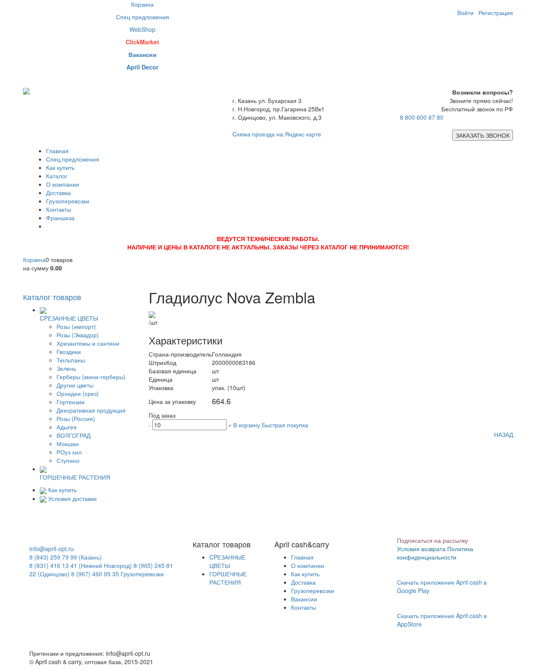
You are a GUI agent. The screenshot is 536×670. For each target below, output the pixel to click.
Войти (465, 12)
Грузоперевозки (67, 201)
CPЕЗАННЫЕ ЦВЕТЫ (227, 561)
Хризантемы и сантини (88, 343)
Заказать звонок (483, 135)
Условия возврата (421, 548)
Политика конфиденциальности (435, 552)
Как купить (60, 167)
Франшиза (60, 217)
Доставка (58, 192)
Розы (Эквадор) (78, 335)
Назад (503, 434)
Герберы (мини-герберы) (91, 376)
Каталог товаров (52, 296)
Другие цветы (75, 385)
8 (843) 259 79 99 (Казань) (65, 557)
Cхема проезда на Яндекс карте (276, 134)
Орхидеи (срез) (78, 393)
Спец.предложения (72, 159)
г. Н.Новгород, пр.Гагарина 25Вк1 (278, 109)
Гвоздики (69, 351)
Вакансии (304, 599)
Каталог (56, 176)
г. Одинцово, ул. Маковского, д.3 (277, 117)
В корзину (246, 425)
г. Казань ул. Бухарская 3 (267, 100)
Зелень (66, 368)
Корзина (34, 259)
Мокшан (68, 443)
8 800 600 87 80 (421, 117)
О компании (62, 184)
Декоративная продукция (91, 410)
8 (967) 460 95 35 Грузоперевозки (117, 574)
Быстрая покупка (285, 425)
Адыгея (67, 427)
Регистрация (496, 12)
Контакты (58, 209)
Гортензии (71, 402)
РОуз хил (69, 452)
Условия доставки (72, 498)
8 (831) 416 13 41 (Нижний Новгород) (80, 565)
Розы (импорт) (76, 326)
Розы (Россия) (76, 418)
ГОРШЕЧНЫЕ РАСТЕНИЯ (228, 578)
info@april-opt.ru (51, 548)
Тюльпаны (71, 360)
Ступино (68, 460)
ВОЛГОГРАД (73, 435)
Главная (57, 150)
